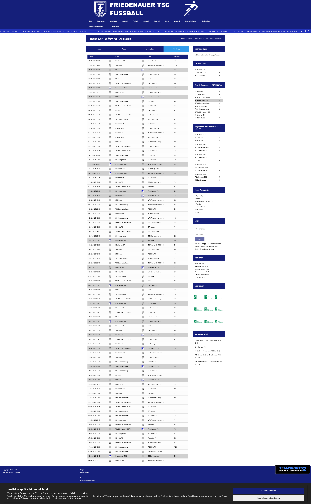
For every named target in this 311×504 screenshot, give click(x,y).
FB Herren (198, 38)
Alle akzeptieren (268, 491)
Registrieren (84, 472)
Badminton (113, 21)
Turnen (167, 21)
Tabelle (124, 49)
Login (82, 470)
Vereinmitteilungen (191, 21)
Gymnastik (146, 21)
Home (90, 21)
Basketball (125, 21)
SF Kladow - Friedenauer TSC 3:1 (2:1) (207, 351)
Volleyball (177, 21)
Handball (157, 21)
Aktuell (99, 49)
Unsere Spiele (150, 49)
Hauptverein (101, 21)
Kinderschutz (206, 21)
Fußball (135, 21)
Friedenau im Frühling (96, 26)
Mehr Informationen (72, 498)
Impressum (84, 478)
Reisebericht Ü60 (200, 347)
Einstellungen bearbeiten (268, 498)
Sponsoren (115, 26)
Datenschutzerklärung (87, 480)
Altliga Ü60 (208, 38)
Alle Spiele (218, 38)
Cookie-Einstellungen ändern (204, 249)
